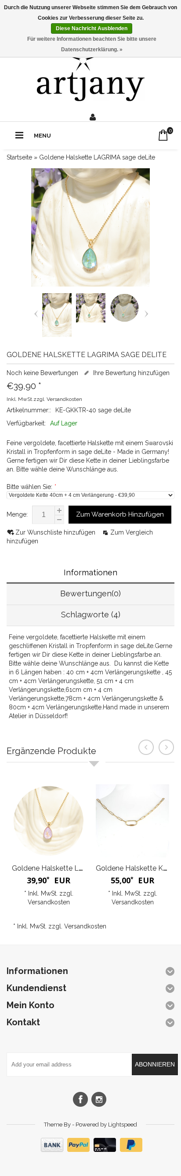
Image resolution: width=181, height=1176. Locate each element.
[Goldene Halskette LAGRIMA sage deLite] (57, 334)
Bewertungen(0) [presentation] (90, 593)
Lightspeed (122, 1124)
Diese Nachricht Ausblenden (91, 28)
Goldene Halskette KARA (136, 868)
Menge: (17, 514)
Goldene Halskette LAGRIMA (59, 868)
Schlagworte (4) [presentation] (90, 614)
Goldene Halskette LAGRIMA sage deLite (97, 157)
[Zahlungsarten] (90, 1149)
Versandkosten (64, 399)
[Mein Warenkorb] (163, 135)
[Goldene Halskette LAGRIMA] (48, 820)
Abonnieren (155, 1064)
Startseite (19, 157)
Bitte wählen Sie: (31, 486)
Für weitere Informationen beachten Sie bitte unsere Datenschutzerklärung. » (91, 44)
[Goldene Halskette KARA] (132, 820)
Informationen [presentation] (90, 572)
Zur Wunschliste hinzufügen (56, 532)
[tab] (90, 573)
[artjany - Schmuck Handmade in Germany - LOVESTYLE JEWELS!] (91, 75)
